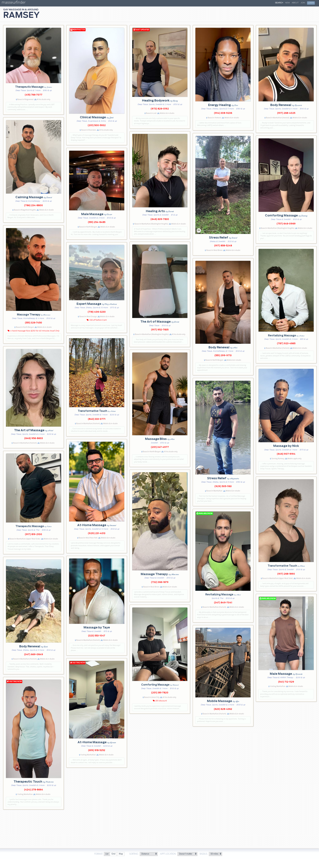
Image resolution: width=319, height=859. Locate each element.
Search (279, 3)
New (287, 3)
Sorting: (134, 854)
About (295, 3)
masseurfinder (13, 3)
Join (303, 3)
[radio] (107, 854)
